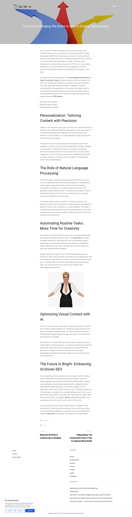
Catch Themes (80, 513)
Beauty (72, 456)
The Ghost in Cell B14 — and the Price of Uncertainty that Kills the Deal (91, 501)
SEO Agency (58, 96)
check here (77, 238)
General (72, 470)
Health (72, 473)
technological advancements (79, 77)
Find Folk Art (60, 513)
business (44, 425)
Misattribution (74, 491)
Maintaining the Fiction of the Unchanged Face (84, 488)
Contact (15, 454)
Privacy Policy (17, 457)
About (14, 450)
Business (72, 463)
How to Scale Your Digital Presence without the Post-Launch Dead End (91, 498)
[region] (20, 506)
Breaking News (45, 420)
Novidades (73, 476)
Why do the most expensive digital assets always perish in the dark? (90, 495)
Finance (72, 466)
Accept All (30, 510)
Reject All (20, 510)
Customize (10, 510)
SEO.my (67, 397)
